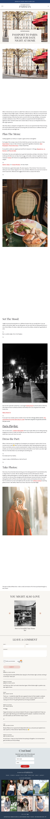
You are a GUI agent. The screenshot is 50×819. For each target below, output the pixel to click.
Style (22, 775)
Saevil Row (42, 816)
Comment (5, 649)
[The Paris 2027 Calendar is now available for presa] (41, 788)
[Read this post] (25, 613)
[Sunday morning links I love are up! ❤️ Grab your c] (9, 788)
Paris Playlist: (10, 426)
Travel (8, 775)
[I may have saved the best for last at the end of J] (25, 804)
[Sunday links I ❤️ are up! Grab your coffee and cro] (9, 804)
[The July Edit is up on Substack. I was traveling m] (41, 804)
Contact (42, 775)
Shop (26, 775)
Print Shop (31, 775)
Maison (18, 775)
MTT (45, 816)
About (37, 775)
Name (4, 644)
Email (27, 644)
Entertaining (25, 31)
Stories (12, 775)
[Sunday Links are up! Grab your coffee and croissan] (25, 788)
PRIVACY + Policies (30, 816)
